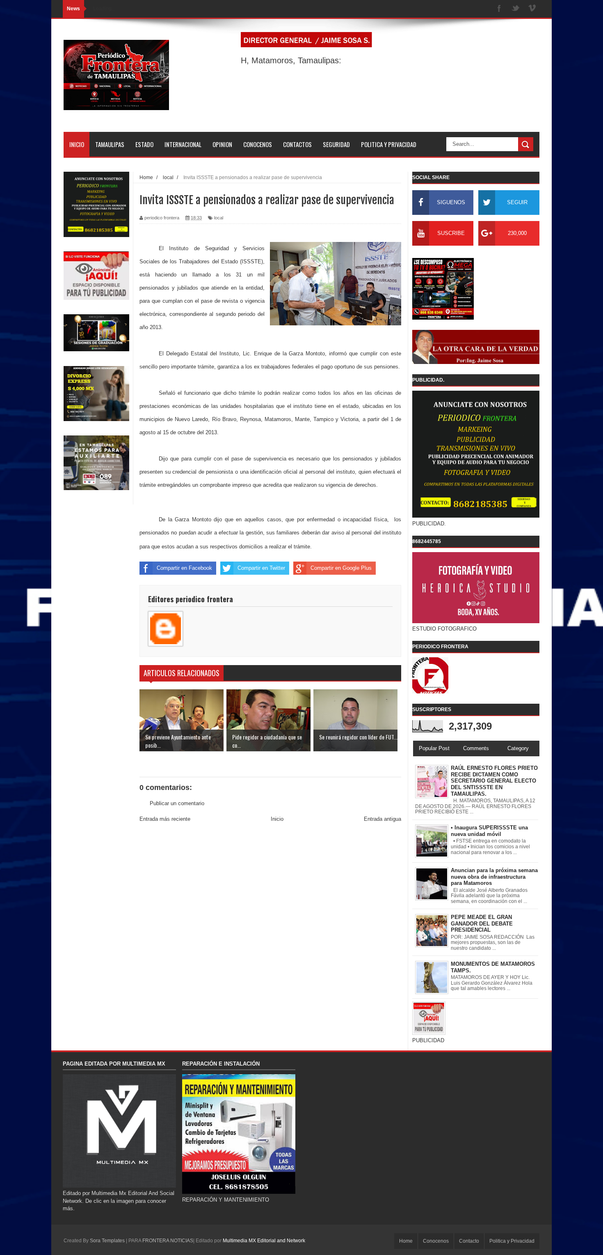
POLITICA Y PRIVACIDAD (388, 144)
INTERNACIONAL (182, 144)
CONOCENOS (257, 144)
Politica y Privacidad (511, 1241)
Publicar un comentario (177, 803)
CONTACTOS (297, 144)
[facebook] (499, 9)
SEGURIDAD (336, 144)
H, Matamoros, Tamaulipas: (291, 60)
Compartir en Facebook (184, 568)
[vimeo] (532, 9)
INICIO (76, 144)
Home (406, 1241)
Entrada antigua (382, 819)
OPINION (222, 144)
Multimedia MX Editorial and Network (264, 1240)
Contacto (469, 1241)
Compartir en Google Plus (341, 568)
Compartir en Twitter (261, 568)
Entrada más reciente (164, 819)
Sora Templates (107, 1240)
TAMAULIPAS (109, 144)
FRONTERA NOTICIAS (167, 1240)
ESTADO (144, 144)
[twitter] (515, 9)
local (218, 217)
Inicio (277, 819)
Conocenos (436, 1241)
